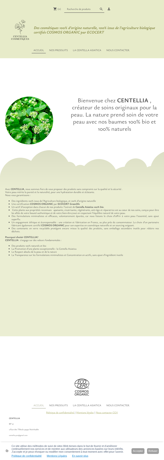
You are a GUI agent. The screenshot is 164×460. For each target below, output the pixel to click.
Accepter (138, 451)
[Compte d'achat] (109, 9)
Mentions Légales (57, 456)
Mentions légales (85, 412)
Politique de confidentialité (60, 412)
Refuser (152, 451)
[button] (101, 9)
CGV (115, 412)
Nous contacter (104, 412)
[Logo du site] (20, 30)
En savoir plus (80, 456)
